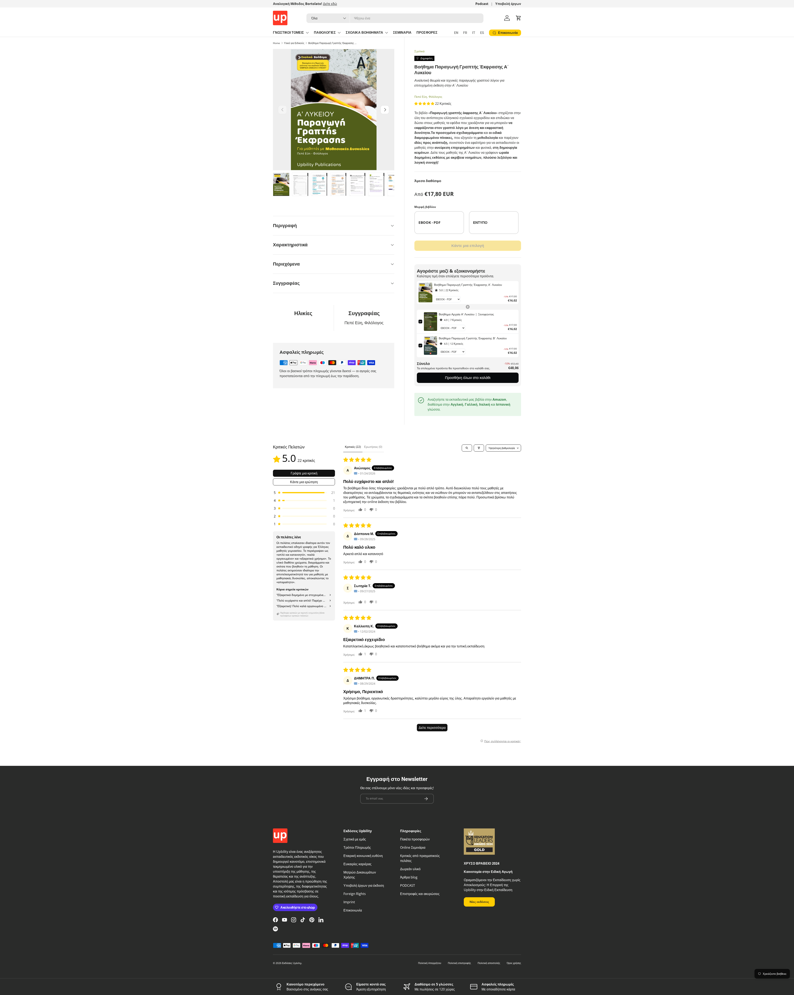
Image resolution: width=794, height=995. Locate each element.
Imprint (349, 902)
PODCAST (407, 885)
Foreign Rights (354, 893)
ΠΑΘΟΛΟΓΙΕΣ (325, 33)
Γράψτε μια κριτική (304, 473)
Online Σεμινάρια (412, 847)
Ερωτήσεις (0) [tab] (373, 447)
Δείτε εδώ (330, 3)
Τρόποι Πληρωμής (357, 847)
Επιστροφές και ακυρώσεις (420, 893)
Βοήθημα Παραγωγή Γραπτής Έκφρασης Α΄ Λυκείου (333, 43)
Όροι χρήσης (514, 963)
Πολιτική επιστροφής (459, 963)
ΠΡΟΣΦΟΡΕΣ (427, 33)
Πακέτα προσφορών (415, 839)
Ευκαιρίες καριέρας (357, 864)
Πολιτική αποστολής (489, 963)
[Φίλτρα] (479, 448)
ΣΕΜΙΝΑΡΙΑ (402, 33)
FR (465, 33)
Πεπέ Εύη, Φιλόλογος (428, 97)
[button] (518, 18)
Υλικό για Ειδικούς (294, 43)
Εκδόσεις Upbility (291, 963)
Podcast (481, 3)
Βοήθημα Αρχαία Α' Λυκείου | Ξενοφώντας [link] (466, 314)
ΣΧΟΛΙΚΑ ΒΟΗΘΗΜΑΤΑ (364, 33)
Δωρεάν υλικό (410, 869)
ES (482, 33)
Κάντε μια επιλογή (467, 245)
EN (456, 33)
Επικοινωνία (352, 910)
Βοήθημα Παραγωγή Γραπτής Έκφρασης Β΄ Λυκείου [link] (473, 338)
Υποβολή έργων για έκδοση (363, 885)
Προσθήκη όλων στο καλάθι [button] (467, 377)
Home (276, 43)
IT (473, 33)
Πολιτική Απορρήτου (429, 963)
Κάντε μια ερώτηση (304, 482)
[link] (425, 293)
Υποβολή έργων (508, 3)
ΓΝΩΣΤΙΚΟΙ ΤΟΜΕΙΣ (288, 33)
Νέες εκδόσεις (479, 902)
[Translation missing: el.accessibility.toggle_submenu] (307, 32)
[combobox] (394, 18)
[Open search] (467, 448)
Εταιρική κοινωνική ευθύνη (363, 855)
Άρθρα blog (408, 877)
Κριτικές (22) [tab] (353, 447)
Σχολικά (419, 51)
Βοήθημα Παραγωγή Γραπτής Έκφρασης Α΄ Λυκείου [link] (468, 285)
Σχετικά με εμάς (354, 839)
